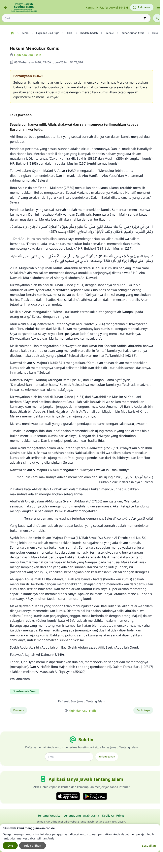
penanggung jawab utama (81, 815)
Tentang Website (49, 815)
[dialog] (80, 838)
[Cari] (157, 18)
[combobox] (73, 18)
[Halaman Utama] (12, 33)
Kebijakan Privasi (113, 815)
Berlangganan (106, 756)
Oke (10, 845)
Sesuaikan (149, 845)
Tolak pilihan (32, 845)
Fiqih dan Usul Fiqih (27, 55)
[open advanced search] (145, 18)
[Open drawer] (158, 7)
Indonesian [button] (144, 7)
